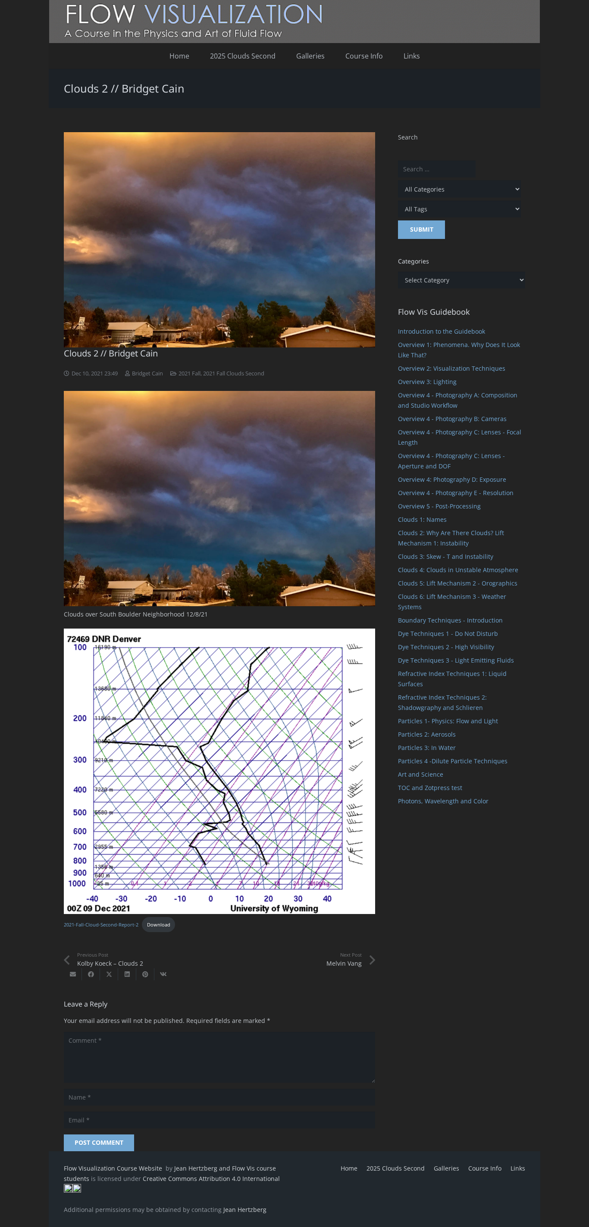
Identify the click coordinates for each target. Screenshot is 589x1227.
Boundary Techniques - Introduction (450, 620)
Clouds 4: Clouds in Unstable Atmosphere (458, 570)
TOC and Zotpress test (430, 788)
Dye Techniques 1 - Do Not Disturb (448, 633)
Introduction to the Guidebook (441, 331)
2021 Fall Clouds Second (233, 373)
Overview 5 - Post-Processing (439, 506)
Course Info (484, 1168)
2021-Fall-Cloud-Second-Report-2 (101, 924)
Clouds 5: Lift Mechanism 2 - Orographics (457, 583)
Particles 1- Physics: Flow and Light (448, 721)
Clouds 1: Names (422, 519)
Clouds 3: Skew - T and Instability (445, 556)
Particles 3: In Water (427, 748)
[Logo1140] (294, 21)
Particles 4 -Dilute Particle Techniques (453, 761)
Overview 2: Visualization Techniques (451, 368)
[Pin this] (145, 974)
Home (349, 1168)
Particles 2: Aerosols (427, 734)
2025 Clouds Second (396, 1168)
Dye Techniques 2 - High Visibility (446, 647)
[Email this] (73, 974)
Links (518, 1168)
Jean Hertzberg (244, 1209)
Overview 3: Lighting (427, 382)
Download (158, 924)
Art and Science (420, 774)
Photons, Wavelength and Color (443, 801)
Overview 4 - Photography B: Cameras (452, 419)
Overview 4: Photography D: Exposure (452, 479)
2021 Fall (190, 373)
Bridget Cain (147, 373)
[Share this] (91, 974)
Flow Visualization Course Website (114, 1168)
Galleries (446, 1168)
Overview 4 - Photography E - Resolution (456, 493)
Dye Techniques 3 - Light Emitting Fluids (456, 660)
